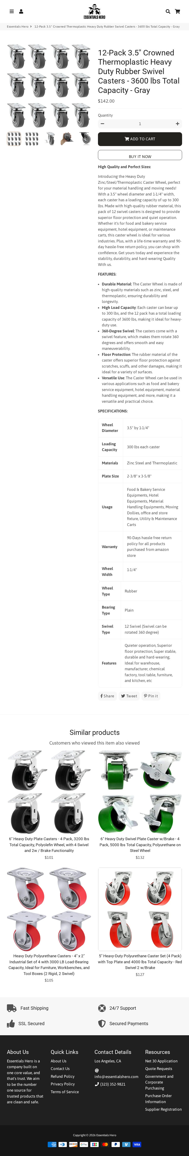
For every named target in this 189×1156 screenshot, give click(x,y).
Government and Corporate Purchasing (159, 1082)
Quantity (105, 115)
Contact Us (60, 1068)
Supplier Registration (163, 1109)
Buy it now (140, 156)
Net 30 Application (161, 1061)
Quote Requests (158, 1068)
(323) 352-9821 (112, 1084)
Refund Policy (62, 1076)
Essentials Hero (18, 26)
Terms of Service (65, 1092)
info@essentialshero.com (116, 1076)
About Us (58, 1061)
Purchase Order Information (158, 1098)
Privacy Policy (63, 1084)
